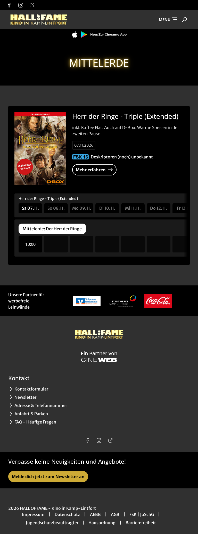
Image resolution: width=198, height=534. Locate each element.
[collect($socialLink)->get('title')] (9, 5)
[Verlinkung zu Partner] (87, 301)
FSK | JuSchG (141, 514)
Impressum (33, 514)
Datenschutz (67, 514)
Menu (164, 19)
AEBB (95, 514)
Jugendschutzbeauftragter (52, 522)
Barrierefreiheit (141, 522)
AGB (115, 514)
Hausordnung (102, 522)
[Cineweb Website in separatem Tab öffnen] (99, 360)
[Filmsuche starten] (184, 19)
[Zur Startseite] (44, 19)
